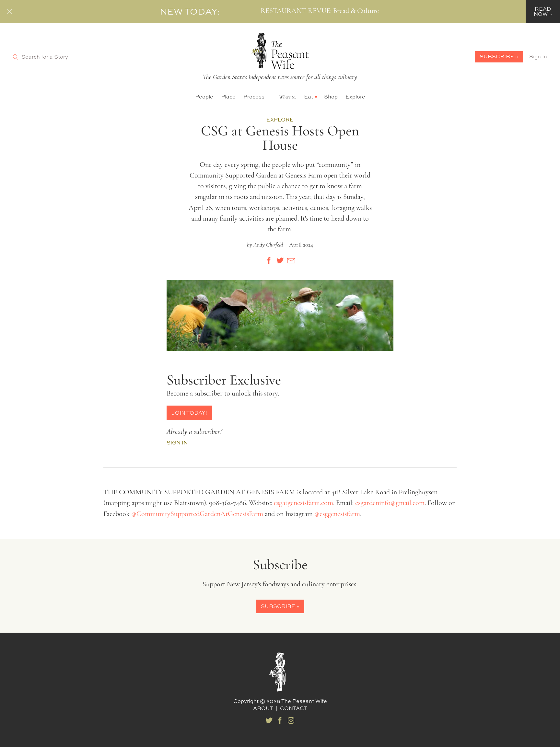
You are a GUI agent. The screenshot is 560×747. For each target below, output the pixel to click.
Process (253, 96)
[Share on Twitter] (280, 260)
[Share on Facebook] (269, 260)
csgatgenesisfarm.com (303, 503)
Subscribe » (499, 56)
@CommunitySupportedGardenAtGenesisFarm (197, 514)
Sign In (538, 56)
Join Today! (189, 412)
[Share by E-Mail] (291, 260)
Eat (308, 96)
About (263, 708)
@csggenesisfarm (337, 514)
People (204, 96)
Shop (331, 96)
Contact (293, 708)
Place (228, 96)
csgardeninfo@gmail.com (390, 503)
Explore (355, 96)
